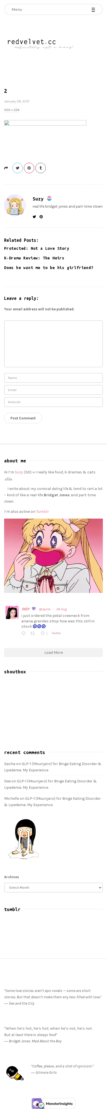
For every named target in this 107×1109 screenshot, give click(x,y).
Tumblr (42, 511)
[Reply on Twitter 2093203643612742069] (24, 634)
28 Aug (61, 609)
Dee (7, 781)
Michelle (11, 798)
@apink (45, 609)
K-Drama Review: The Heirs (34, 258)
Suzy (39, 198)
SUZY (27, 609)
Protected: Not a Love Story (36, 248)
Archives (11, 877)
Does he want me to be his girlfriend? (49, 267)
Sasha (9, 763)
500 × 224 (11, 110)
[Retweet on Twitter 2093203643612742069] (34, 634)
